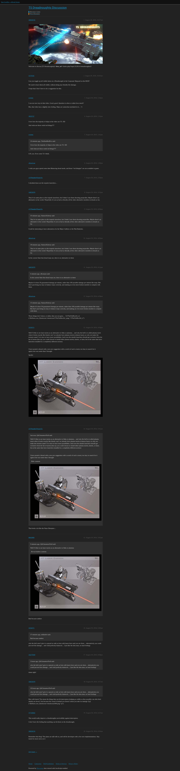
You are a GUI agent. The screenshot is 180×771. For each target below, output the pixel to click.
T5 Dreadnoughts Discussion (48, 7)
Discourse (40, 768)
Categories (37, 764)
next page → (33, 752)
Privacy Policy (73, 764)
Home (30, 764)
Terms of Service (61, 764)
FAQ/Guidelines (48, 764)
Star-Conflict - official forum (10, 2)
